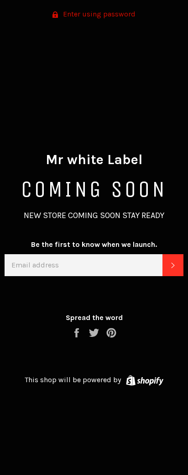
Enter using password (98, 14)
